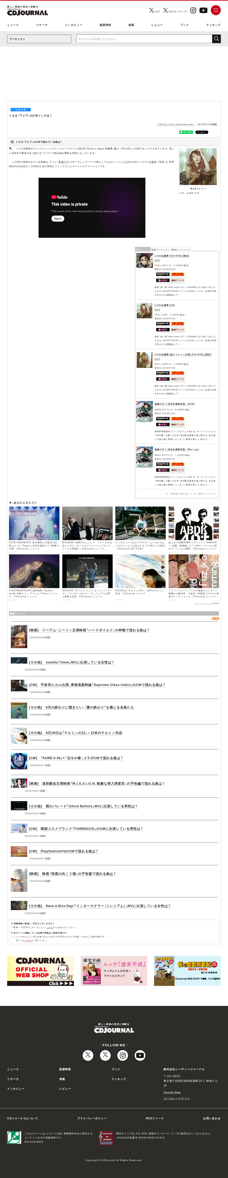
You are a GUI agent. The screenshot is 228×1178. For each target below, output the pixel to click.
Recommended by (203, 603)
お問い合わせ (212, 1118)
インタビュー (74, 25)
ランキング (213, 25)
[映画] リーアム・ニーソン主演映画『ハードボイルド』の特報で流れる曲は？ (89, 629)
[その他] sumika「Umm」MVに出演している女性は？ (71, 662)
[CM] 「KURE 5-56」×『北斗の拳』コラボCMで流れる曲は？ (76, 757)
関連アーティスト (160, 249)
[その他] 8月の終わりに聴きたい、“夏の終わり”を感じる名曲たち (81, 707)
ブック (184, 25)
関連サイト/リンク (180, 249)
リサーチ (42, 25)
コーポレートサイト (177, 1098)
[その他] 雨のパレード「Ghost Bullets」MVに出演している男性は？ (83, 806)
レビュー (157, 25)
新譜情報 (105, 25)
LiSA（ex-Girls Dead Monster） (176, 124)
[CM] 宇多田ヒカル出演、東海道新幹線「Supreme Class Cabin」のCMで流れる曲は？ (97, 684)
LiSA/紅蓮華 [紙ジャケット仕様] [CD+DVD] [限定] (183, 354)
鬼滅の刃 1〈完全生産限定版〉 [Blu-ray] (177, 449)
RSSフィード (155, 1118)
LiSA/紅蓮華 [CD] (165, 305)
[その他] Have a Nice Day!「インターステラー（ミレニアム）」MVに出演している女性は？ (100, 905)
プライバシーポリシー (92, 1118)
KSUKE (21, 166)
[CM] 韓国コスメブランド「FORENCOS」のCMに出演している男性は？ (86, 828)
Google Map (172, 1092)
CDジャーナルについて (22, 1118)
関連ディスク (143, 249)
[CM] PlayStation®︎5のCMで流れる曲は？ (63, 851)
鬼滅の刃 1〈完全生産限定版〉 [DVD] (175, 403)
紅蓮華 (152, 161)
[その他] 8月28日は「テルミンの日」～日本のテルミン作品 (75, 732)
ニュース (13, 25)
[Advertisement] (114, 76)
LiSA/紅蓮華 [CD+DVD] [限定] (172, 255)
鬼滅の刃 (63, 161)
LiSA (126, 161)
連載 (131, 25)
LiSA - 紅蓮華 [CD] (189, 192)
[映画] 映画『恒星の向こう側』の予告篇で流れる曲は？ (72, 873)
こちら (50, 927)
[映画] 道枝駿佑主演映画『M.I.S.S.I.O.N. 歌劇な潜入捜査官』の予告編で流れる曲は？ (97, 783)
